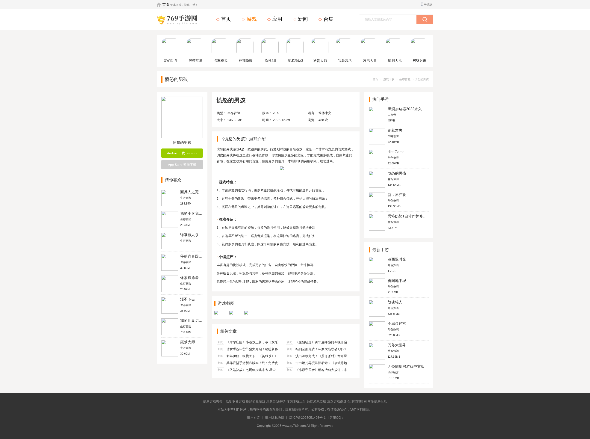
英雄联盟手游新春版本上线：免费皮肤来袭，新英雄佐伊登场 (269, 363)
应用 (276, 19)
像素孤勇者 (189, 278)
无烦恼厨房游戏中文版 (406, 366)
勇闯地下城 (397, 281)
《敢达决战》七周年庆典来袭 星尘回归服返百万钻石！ (265, 370)
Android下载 (182, 153)
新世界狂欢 (397, 195)
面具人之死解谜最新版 (198, 192)
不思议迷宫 (397, 324)
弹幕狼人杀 (189, 235)
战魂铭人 (395, 302)
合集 (327, 19)
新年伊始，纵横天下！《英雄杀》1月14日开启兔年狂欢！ (267, 356)
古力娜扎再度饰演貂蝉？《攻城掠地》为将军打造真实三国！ (339, 363)
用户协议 (253, 417)
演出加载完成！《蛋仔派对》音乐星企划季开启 (329, 356)
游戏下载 (388, 79)
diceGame (396, 152)
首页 (166, 4)
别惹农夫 (395, 130)
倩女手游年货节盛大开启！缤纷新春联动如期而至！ (263, 349)
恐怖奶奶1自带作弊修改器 (409, 216)
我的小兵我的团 (193, 213)
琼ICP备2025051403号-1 (307, 417)
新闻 (302, 19)
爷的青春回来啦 (193, 256)
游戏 (251, 19)
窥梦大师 (187, 342)
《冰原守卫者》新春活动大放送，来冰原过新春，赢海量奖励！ (340, 370)
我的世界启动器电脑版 (198, 321)
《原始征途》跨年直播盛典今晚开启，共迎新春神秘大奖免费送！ (342, 342)
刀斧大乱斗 (397, 345)
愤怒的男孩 (397, 173)
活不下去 (187, 299)
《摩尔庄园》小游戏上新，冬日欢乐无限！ (257, 342)
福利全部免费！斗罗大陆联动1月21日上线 (325, 349)
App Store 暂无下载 (182, 164)
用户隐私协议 (274, 417)
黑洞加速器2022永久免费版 (410, 109)
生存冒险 (404, 79)
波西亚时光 (397, 259)
